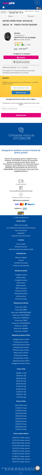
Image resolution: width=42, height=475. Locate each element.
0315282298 (21, 138)
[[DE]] (40, 8)
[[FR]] (37, 8)
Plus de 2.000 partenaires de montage (21, 191)
